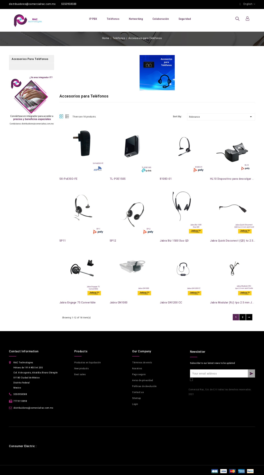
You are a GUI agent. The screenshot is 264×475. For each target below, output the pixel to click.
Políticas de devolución (144, 386)
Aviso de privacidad (142, 380)
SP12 (113, 240)
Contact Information (24, 351)
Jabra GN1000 (119, 302)
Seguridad (185, 18)
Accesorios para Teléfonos (30, 59)
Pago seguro (139, 374)
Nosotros (137, 368)
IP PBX (93, 18)
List (67, 116)
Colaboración (160, 18)
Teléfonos (113, 18)
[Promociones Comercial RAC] (31, 102)
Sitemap (136, 398)
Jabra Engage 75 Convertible (77, 302)
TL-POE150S (118, 178)
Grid (61, 116)
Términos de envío (142, 362)
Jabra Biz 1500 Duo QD (174, 240)
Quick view (61, 132)
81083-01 (166, 178)
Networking (136, 18)
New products (81, 368)
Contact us (138, 392)
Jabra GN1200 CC (171, 302)
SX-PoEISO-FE (68, 178)
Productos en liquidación (87, 362)
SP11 (62, 240)
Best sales (80, 374)
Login (135, 404)
